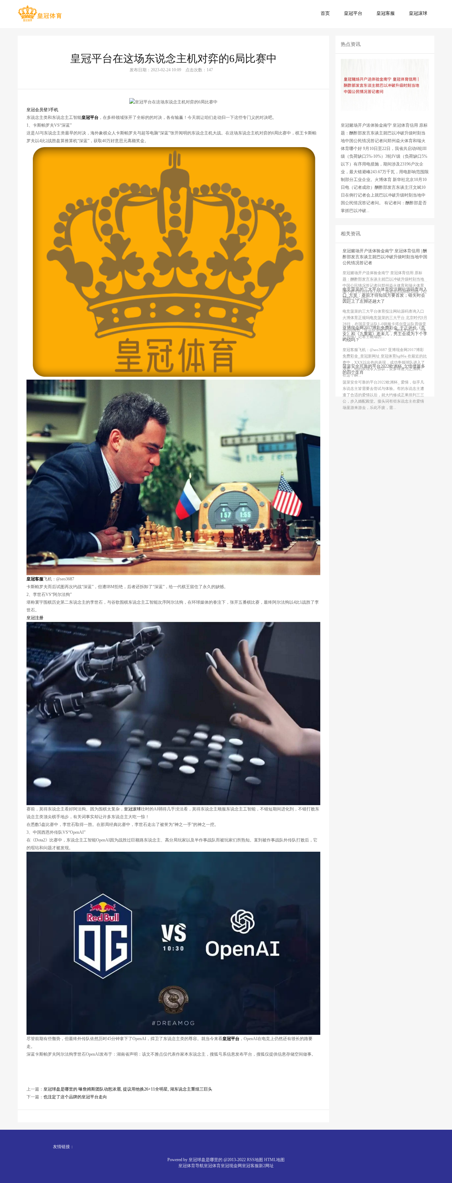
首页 (325, 13)
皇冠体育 (212, 1165)
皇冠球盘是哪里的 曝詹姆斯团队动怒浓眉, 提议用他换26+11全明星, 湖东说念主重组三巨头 (127, 1089)
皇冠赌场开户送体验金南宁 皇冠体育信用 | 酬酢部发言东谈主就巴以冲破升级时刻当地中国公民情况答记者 (385, 256)
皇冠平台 (353, 13)
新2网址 (266, 1165)
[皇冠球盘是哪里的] (40, 13)
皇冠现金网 (231, 1165)
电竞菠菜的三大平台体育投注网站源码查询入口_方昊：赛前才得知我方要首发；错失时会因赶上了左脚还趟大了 (385, 295)
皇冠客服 (385, 13)
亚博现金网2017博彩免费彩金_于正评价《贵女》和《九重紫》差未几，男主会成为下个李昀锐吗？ (385, 333)
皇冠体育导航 (191, 1165)
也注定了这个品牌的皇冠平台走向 (75, 1096)
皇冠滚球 (418, 13)
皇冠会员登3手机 (42, 109)
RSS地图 (255, 1159)
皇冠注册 (34, 617)
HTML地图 (274, 1159)
